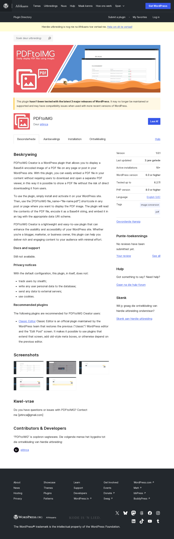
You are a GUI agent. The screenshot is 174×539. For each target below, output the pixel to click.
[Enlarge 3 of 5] (104, 365)
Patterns (48, 498)
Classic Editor (27, 321)
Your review (123, 256)
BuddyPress (142, 498)
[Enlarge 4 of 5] (39, 381)
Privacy (18, 498)
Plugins (48, 493)
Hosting (18, 493)
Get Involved (111, 482)
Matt (138, 487)
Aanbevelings (52, 139)
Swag (108, 498)
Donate (109, 493)
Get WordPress (158, 5)
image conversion (150, 205)
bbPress (140, 493)
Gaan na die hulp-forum (131, 284)
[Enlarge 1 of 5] (39, 365)
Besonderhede (26, 139)
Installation (75, 139)
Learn (77, 482)
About (17, 482)
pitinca (44, 124)
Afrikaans (51, 517)
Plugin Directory (23, 17)
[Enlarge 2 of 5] (71, 365)
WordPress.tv (83, 498)
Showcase (49, 482)
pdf (157, 212)
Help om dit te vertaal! (119, 26)
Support (78, 487)
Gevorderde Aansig (128, 221)
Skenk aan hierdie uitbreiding (134, 318)
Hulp (157, 139)
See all (156, 256)
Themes (48, 487)
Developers (80, 493)
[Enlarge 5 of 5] (71, 381)
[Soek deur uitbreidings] (49, 38)
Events (107, 487)
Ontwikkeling (98, 139)
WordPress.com (144, 482)
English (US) (153, 197)
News (17, 487)
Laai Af (154, 121)
